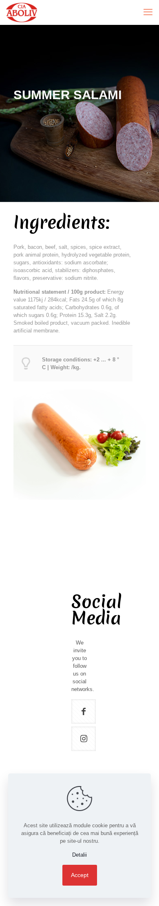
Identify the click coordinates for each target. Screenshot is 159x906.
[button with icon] (83, 711)
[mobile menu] (148, 12)
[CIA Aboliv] (21, 12)
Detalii (79, 855)
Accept (79, 875)
